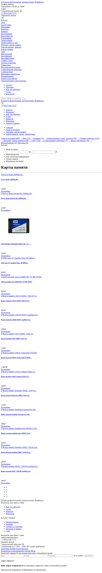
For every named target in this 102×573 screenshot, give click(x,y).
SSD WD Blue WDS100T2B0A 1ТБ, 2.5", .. (16, 244)
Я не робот (78, 556)
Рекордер (5, 29)
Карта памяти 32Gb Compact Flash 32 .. (15, 376)
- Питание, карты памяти (14, 141)
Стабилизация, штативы (11, 70)
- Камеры (37, 138)
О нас (8, 92)
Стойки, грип (7, 61)
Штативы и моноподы (10, 74)
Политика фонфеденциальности (14, 549)
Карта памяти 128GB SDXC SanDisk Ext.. (16, 320)
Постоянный (6, 56)
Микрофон (5, 27)
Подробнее (5, 191)
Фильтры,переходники (10, 67)
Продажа (10, 87)
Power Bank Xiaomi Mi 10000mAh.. (13, 198)
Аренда (9, 85)
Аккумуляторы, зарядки (11, 47)
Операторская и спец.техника (13, 81)
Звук (3, 23)
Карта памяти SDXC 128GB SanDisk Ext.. (16, 471)
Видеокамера (6, 34)
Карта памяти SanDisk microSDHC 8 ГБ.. (16, 433)
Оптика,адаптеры (8, 63)
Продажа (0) (23, 143)
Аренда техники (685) (10, 138)
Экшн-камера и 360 (9, 43)
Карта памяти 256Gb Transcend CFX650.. (16, 358)
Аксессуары (6, 25)
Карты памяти (7, 49)
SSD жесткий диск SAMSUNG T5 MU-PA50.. (16, 282)
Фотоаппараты (7, 76)
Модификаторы (7, 58)
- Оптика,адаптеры (88, 138)
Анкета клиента (13, 123)
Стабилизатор (7, 72)
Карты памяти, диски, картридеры (20, 134)
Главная (9, 127)
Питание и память (13, 529)
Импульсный (6, 54)
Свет (3, 52)
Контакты (10, 94)
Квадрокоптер (7, 36)
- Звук (25, 138)
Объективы (6, 65)
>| (6, 496)
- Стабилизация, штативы (54, 141)
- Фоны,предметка (78, 141)
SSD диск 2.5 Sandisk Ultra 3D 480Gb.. (14, 263)
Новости (9, 119)
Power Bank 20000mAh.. (9, 179)
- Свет (34, 141)
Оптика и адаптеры (14, 527)
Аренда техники (13, 130)
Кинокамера (6, 38)
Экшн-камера (6, 40)
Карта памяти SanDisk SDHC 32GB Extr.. (16, 452)
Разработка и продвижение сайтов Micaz (18, 551)
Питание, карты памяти (11, 45)
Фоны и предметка (9, 78)
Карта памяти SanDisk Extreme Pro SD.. (15, 414)
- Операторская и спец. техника (60, 138)
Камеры (4, 31)
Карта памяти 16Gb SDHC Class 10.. (14, 339)
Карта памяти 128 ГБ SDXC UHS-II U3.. (15, 301)
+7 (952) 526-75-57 (9, 13)
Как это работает (13, 89)
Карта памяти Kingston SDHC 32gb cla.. (15, 395)
